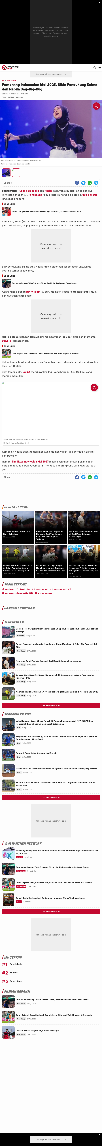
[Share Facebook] (77, 183)
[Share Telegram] (96, 183)
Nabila (48, 190)
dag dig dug (25, 589)
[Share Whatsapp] (90, 183)
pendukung (10, 589)
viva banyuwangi (45, 593)
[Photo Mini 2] (16, 172)
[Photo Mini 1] (6, 172)
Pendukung (35, 194)
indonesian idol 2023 (61, 589)
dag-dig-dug (89, 194)
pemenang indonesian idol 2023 (19, 593)
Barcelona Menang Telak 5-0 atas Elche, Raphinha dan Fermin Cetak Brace (44, 283)
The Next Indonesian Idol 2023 (30, 461)
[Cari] (94, 67)
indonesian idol (41, 589)
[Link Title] (8, 632)
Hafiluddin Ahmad (15, 97)
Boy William (33, 291)
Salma (26, 371)
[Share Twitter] (83, 183)
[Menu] (99, 67)
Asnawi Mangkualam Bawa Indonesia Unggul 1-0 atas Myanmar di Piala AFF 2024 (47, 211)
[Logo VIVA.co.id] (10, 67)
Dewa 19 (7, 340)
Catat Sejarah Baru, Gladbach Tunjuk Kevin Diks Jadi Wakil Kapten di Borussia (45, 353)
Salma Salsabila (29, 190)
